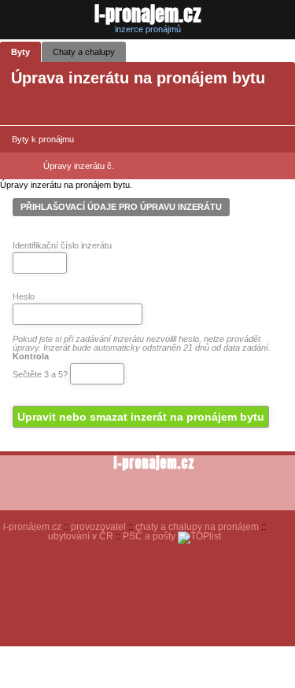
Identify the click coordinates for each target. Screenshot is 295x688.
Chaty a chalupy (84, 52)
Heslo (24, 296)
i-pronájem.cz (32, 526)
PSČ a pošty (149, 536)
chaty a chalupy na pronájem (197, 526)
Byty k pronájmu (43, 139)
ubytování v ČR (80, 536)
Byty (20, 52)
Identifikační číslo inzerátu (62, 245)
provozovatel (98, 526)
